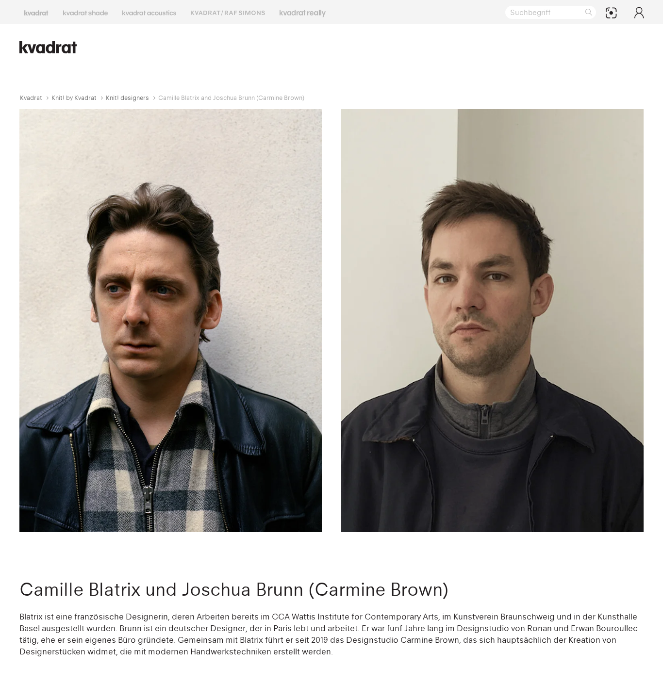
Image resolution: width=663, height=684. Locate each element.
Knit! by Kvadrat (74, 97)
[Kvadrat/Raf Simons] (228, 12)
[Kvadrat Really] (303, 12)
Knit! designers (127, 97)
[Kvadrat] (36, 12)
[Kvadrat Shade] (85, 12)
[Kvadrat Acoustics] (149, 12)
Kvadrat (31, 97)
